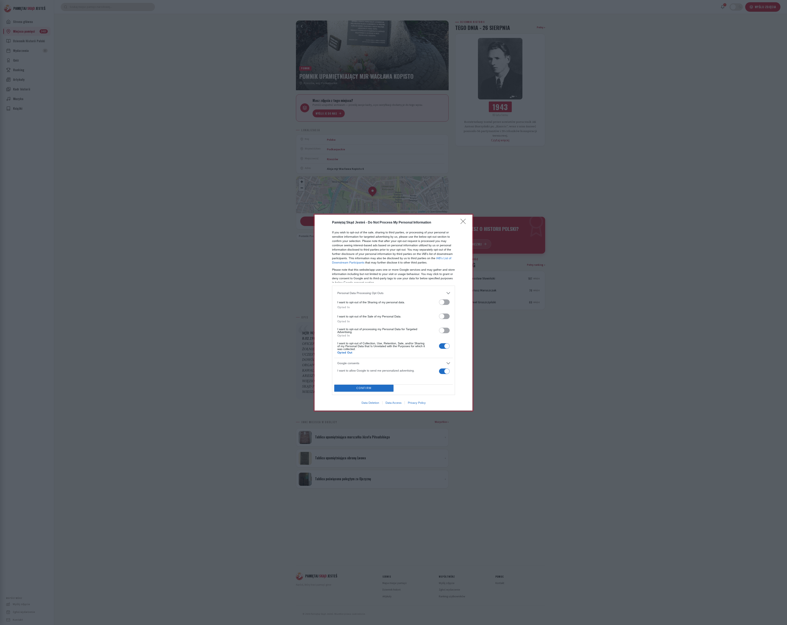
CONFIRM (364, 388)
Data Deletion (370, 402)
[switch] (444, 302)
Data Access (393, 402)
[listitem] (393, 293)
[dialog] (393, 313)
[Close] (464, 223)
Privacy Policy (417, 402)
